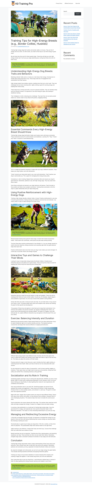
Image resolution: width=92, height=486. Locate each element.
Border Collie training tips (17, 473)
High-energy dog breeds (38, 473)
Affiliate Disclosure (69, 3)
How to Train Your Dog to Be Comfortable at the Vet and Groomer (71, 39)
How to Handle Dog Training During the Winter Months (23, 477)
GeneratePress (54, 484)
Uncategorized (15, 472)
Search (65, 11)
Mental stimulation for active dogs (29, 475)
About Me (78, 3)
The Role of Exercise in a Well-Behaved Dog (21, 476)
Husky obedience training (16, 475)
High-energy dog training (49, 473)
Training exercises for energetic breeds (45, 475)
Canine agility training (27, 473)
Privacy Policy (59, 3)
